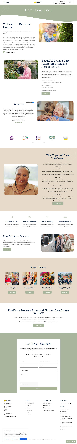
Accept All (24, 439)
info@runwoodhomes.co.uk (10, 416)
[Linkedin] (68, 403)
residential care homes (49, 188)
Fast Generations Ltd (51, 439)
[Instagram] (64, 403)
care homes (10, 38)
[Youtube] (71, 403)
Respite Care (57, 194)
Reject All (16, 439)
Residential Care (57, 186)
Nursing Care (57, 177)
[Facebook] (61, 403)
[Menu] (4, 2)
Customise (8, 439)
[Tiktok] (66, 403)
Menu (7, 2)
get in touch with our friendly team (40, 322)
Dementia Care (58, 169)
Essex (11, 44)
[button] (1, 118)
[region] (15, 435)
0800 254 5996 (38, 356)
